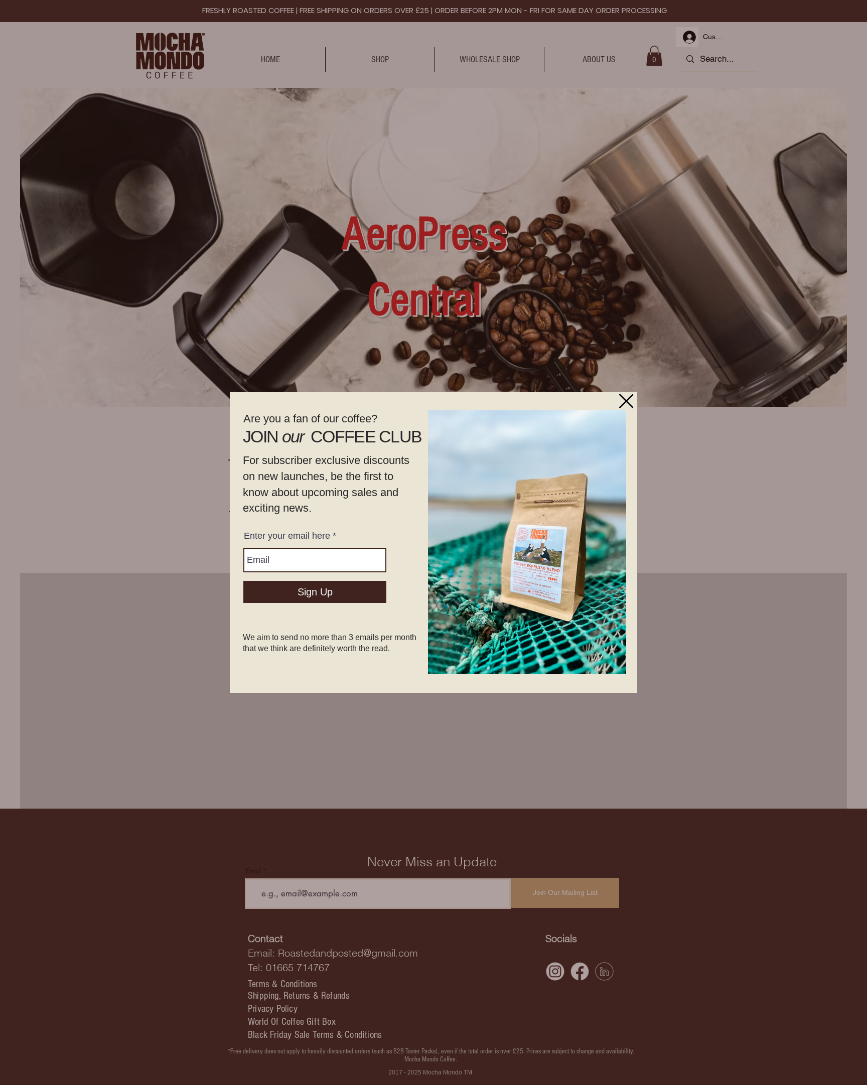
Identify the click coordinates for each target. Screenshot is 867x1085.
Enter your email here (287, 535)
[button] (626, 401)
